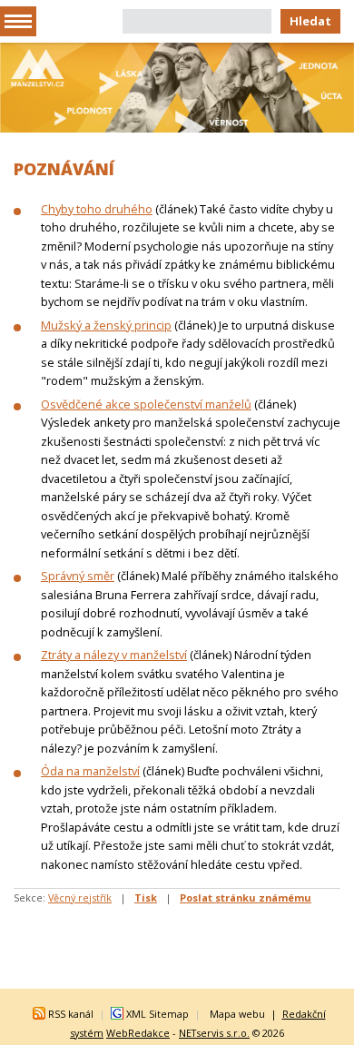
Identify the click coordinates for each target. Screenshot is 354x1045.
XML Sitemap (157, 1013)
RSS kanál (70, 1013)
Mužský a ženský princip (106, 325)
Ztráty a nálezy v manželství (114, 654)
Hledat (310, 21)
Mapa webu (237, 1013)
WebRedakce (138, 1033)
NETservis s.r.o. (214, 1033)
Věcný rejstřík (80, 897)
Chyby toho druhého (96, 209)
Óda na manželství (90, 771)
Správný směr (77, 575)
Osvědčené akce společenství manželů (146, 404)
